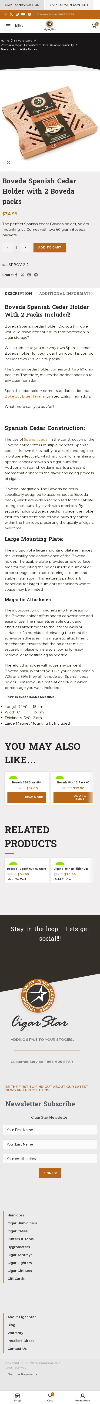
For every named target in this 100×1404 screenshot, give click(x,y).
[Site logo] (50, 25)
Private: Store (23, 40)
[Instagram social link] (17, 14)
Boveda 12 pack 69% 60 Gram (26, 868)
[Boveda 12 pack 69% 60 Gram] (27, 862)
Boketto (12, 396)
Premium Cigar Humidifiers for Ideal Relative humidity (37, 45)
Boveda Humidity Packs (19, 49)
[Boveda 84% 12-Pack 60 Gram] (73, 776)
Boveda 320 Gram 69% (27, 782)
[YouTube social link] (23, 14)
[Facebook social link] (5, 14)
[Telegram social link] (36, 274)
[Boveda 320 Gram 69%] (27, 776)
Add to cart (49, 247)
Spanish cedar (36, 439)
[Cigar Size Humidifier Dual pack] (73, 862)
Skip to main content (69, 5)
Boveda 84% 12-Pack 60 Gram (73, 784)
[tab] (18, 293)
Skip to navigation (22, 5)
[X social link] (11, 14)
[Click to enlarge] (8, 162)
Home (5, 40)
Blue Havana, (33, 396)
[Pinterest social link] (30, 14)
